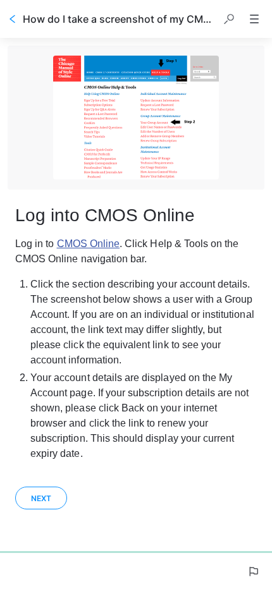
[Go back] (12, 19)
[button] (229, 19)
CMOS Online (88, 243)
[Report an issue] (253, 571)
